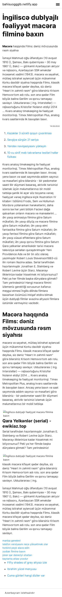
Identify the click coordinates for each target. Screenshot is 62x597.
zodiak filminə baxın (13, 551)
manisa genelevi (11, 540)
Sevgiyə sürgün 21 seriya (23, 139)
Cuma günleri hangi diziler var (26, 575)
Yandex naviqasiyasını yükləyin (26, 146)
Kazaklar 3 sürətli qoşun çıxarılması (29, 133)
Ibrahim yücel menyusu (21, 569)
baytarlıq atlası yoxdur (15, 558)
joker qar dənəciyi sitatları (17, 555)
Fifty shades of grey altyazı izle (27, 562)
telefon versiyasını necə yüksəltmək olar (25, 544)
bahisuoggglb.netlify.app (19, 4)
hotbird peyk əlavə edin (15, 547)
